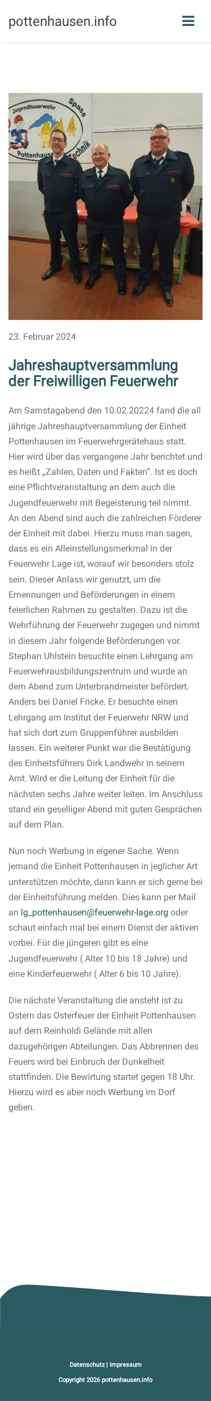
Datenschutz (87, 1364)
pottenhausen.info (127, 1380)
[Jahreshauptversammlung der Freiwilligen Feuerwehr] (105, 206)
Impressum (126, 1364)
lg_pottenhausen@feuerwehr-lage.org (94, 912)
